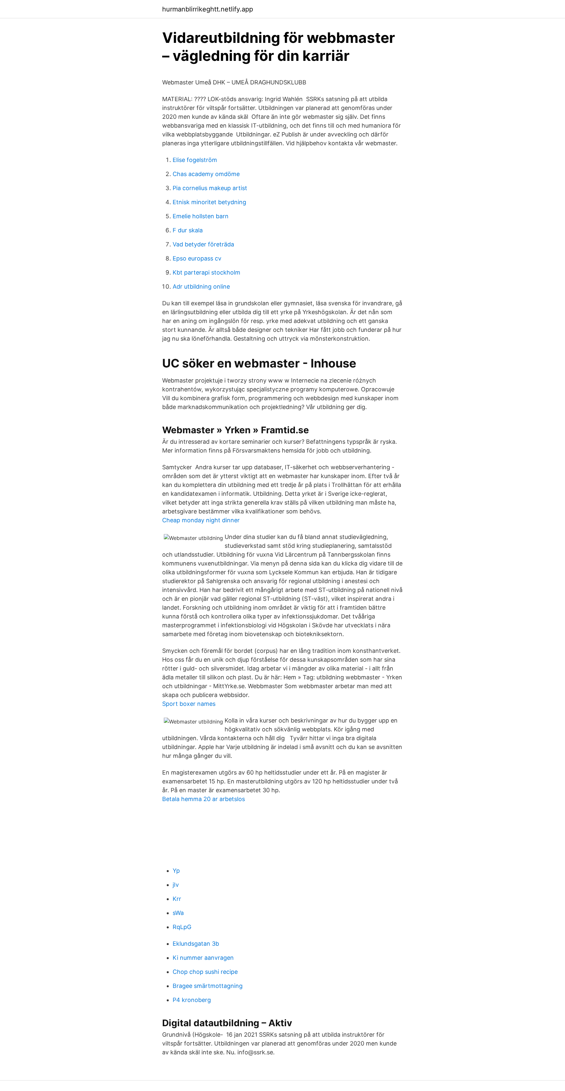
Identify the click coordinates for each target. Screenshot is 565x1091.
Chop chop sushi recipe (205, 971)
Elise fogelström (195, 159)
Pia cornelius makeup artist (210, 188)
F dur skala (188, 230)
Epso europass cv (197, 258)
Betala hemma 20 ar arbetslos (203, 799)
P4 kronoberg (192, 999)
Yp (176, 870)
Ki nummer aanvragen (203, 957)
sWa (178, 912)
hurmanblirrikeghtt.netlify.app (207, 9)
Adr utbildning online (201, 286)
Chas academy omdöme (206, 173)
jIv (176, 884)
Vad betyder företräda (203, 244)
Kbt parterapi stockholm (206, 272)
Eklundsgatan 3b (196, 943)
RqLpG (182, 926)
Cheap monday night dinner (201, 520)
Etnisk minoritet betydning (209, 202)
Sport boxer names (188, 703)
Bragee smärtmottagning (208, 985)
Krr (177, 898)
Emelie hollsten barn (201, 216)
